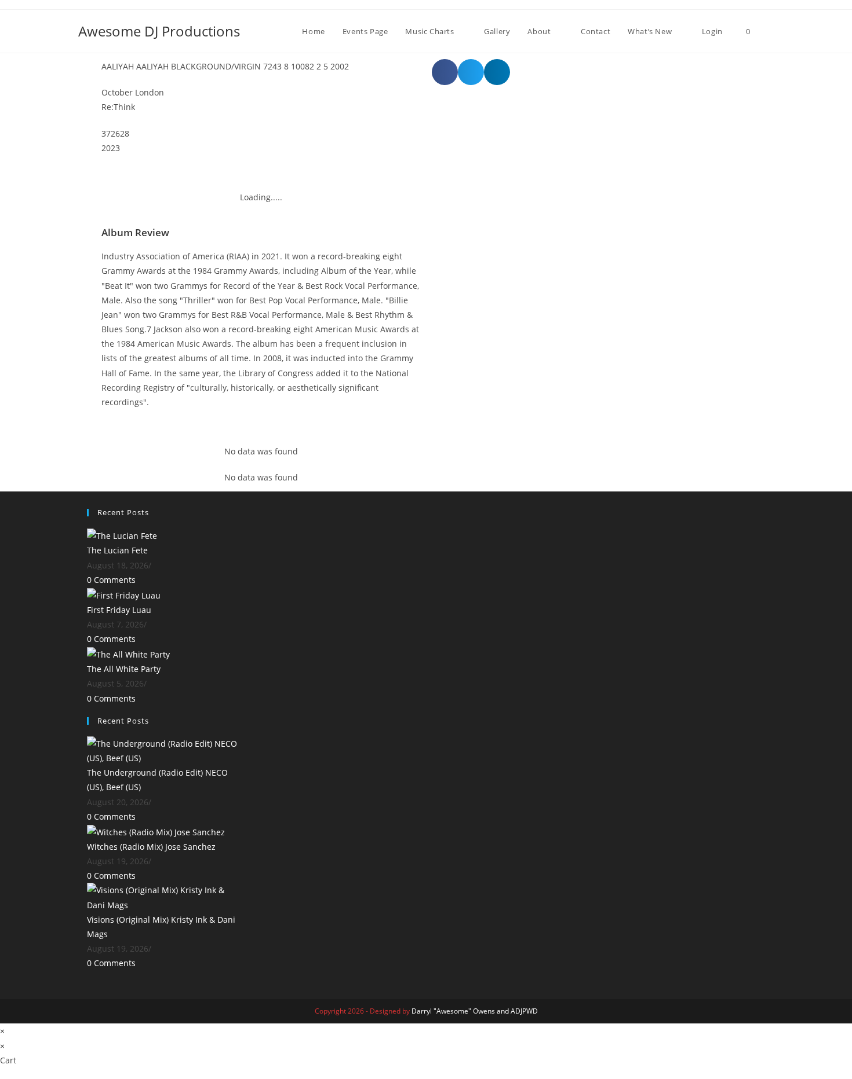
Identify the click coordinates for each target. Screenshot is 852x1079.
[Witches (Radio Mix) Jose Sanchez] (156, 830)
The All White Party (124, 668)
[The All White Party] (128, 653)
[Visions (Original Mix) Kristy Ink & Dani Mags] (165, 896)
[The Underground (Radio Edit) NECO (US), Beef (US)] (165, 749)
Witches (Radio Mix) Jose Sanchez (151, 846)
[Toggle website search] (770, 31)
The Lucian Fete (117, 550)
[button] (445, 72)
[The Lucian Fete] (122, 535)
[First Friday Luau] (124, 594)
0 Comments (111, 579)
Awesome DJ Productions (159, 31)
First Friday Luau (119, 609)
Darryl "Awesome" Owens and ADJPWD (475, 1011)
